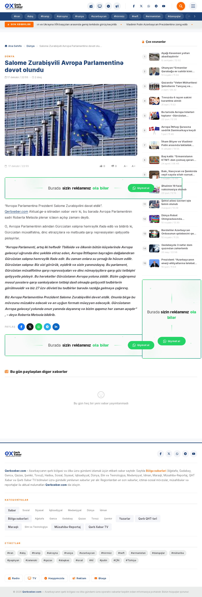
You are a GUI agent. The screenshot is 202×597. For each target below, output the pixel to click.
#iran (17, 16)
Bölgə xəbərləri (18, 518)
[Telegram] (156, 6)
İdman (103, 510)
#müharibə (177, 553)
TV (34, 578)
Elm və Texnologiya (36, 526)
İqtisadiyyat (56, 510)
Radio (16, 578)
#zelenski (31, 560)
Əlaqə (102, 578)
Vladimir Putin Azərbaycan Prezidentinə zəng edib (140, 24)
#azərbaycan (99, 16)
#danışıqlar (174, 16)
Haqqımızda (56, 578)
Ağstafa (39, 518)
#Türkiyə (131, 560)
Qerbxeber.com (16, 211)
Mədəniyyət (74, 510)
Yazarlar (124, 518)
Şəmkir (108, 518)
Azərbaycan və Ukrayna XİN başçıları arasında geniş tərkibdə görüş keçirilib (54, 24)
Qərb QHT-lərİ (147, 518)
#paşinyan (13, 560)
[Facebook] (133, 6)
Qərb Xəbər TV (98, 527)
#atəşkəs (64, 560)
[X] (141, 6)
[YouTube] (163, 6)
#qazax (48, 560)
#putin (103, 560)
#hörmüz (119, 16)
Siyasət (39, 510)
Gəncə (53, 518)
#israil (79, 560)
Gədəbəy (67, 518)
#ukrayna (62, 16)
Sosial (26, 510)
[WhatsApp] (148, 6)
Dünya (31, 45)
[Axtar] (181, 6)
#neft (135, 16)
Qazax (82, 518)
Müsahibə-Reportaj (67, 527)
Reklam (81, 578)
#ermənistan (153, 16)
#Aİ (91, 560)
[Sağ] (194, 16)
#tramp (45, 16)
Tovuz (95, 518)
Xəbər (12, 510)
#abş (30, 16)
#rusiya (79, 16)
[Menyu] (193, 6)
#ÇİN (116, 560)
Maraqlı (13, 527)
